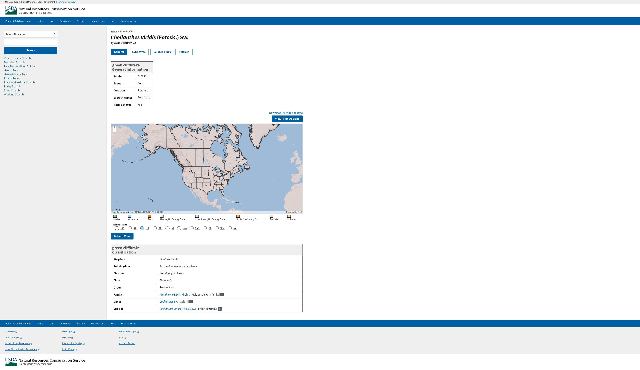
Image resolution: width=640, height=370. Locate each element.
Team (51, 21)
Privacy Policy (12, 337)
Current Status (127, 343)
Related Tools (98, 21)
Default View (122, 236)
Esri (300, 212)
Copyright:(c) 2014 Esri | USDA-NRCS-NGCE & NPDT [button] (137, 212)
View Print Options (287, 118)
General (119, 52)
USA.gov (66, 337)
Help (112, 21)
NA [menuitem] (235, 228)
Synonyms (139, 52)
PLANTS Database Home (18, 21)
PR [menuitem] (160, 228)
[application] (206, 168)
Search (30, 50)
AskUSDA (10, 331)
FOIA (121, 337)
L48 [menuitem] (122, 228)
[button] (114, 127)
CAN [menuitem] (197, 228)
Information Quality (72, 343)
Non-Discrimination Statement (21, 349)
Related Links (162, 52)
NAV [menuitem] (185, 228)
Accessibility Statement (17, 343)
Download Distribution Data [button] (286, 113)
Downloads (65, 21)
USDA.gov (67, 331)
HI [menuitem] (147, 228)
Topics (39, 21)
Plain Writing (68, 349)
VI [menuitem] (173, 228)
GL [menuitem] (210, 228)
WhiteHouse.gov (127, 331)
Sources (184, 52)
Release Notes (128, 21)
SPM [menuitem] (222, 228)
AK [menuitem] (135, 228)
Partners (81, 21)
